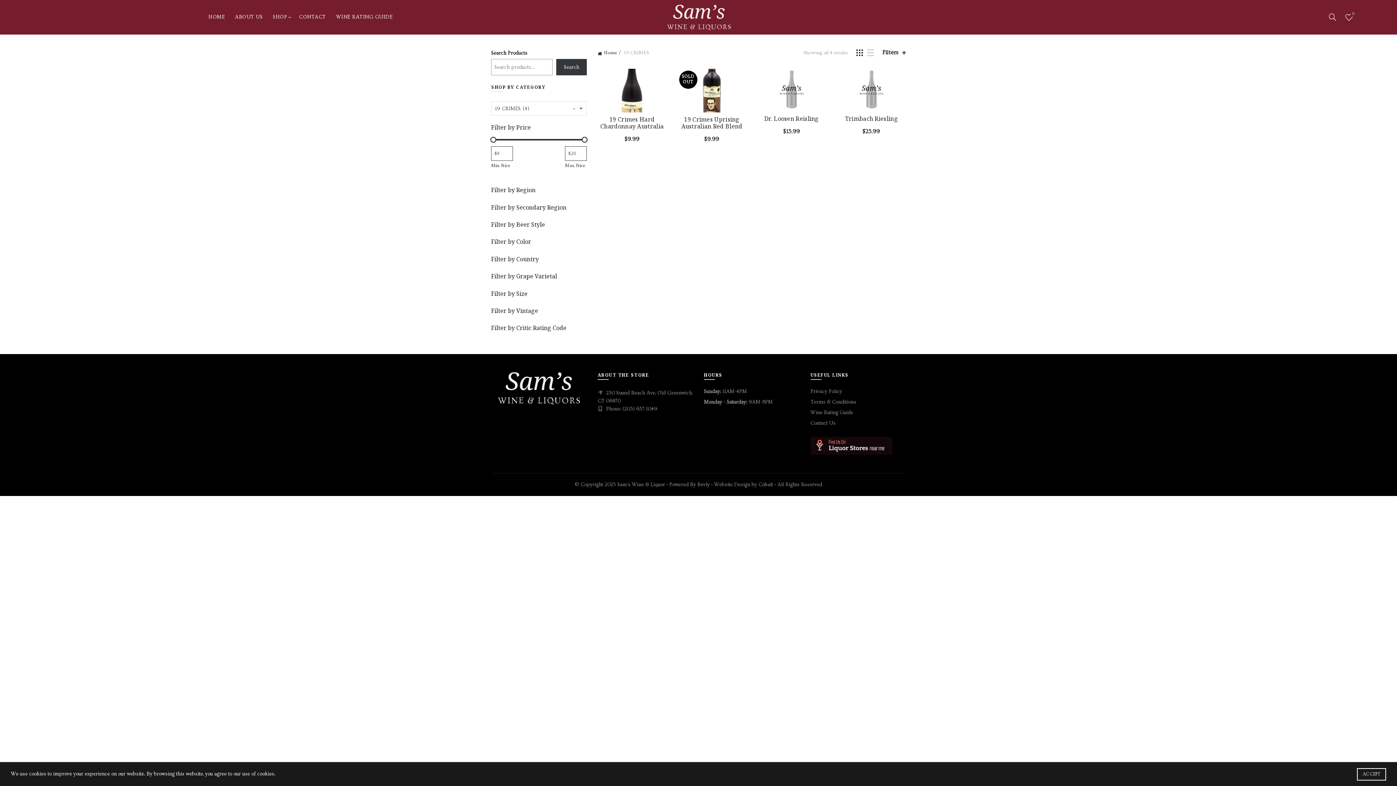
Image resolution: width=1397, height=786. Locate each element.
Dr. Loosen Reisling (791, 118)
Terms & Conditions (833, 402)
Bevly (703, 485)
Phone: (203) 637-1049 (631, 409)
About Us (249, 17)
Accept (1371, 774)
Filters (891, 52)
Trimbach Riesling (871, 118)
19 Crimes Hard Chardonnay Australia (632, 123)
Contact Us (823, 423)
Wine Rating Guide (364, 17)
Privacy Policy (826, 391)
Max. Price (575, 165)
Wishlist (1353, 14)
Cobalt (767, 485)
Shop (280, 17)
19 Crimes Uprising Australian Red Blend (712, 123)
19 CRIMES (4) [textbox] (535, 108)
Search (571, 67)
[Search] (1332, 17)
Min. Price (500, 165)
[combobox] (539, 108)
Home (216, 17)
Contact (312, 17)
